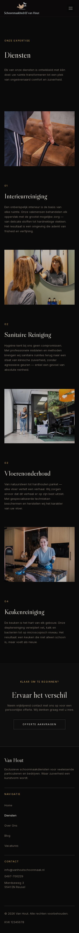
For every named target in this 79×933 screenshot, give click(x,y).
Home (8, 805)
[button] (71, 8)
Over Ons (10, 825)
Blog (7, 835)
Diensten (10, 815)
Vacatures (11, 845)
